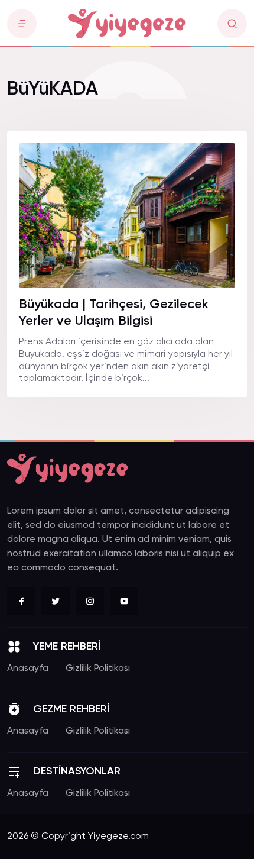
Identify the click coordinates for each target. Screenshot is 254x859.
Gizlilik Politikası (98, 668)
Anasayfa (27, 668)
